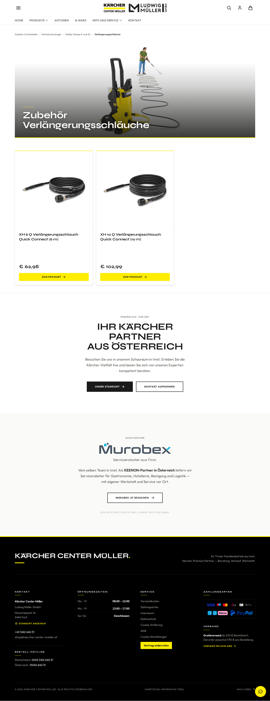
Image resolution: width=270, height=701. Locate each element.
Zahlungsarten (150, 607)
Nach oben (244, 689)
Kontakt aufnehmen (159, 386)
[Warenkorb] (250, 8)
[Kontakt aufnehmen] (260, 691)
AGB (143, 631)
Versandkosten (150, 601)
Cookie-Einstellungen (154, 637)
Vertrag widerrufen (156, 645)
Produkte (36, 20)
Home (19, 20)
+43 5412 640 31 (24, 632)
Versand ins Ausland (217, 646)
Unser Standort (107, 386)
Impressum (147, 613)
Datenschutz (148, 619)
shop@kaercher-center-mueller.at (36, 637)
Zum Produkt (51, 276)
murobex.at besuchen (132, 497)
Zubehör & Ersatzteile (26, 34)
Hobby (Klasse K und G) (77, 34)
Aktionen (61, 20)
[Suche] (229, 8)
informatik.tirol (173, 689)
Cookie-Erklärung (151, 625)
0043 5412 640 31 (42, 660)
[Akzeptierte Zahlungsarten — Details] (229, 609)
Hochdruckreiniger (51, 34)
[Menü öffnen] (18, 8)
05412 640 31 (38, 665)
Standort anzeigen (32, 623)
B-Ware (80, 20)
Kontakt (134, 20)
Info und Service (105, 20)
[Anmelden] (240, 8)
